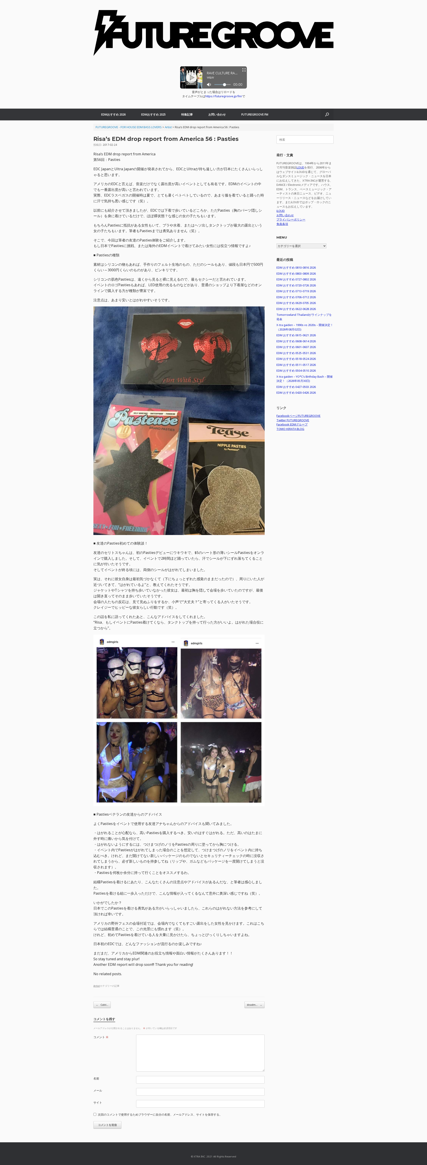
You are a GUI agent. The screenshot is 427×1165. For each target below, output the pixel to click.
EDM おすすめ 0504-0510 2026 (296, 371)
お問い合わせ (217, 114)
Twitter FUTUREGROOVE (292, 420)
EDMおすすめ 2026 (113, 114)
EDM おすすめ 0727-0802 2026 (296, 279)
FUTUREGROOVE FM (254, 114)
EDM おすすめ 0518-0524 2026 (296, 359)
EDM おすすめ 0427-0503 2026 (296, 387)
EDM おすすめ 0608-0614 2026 (296, 341)
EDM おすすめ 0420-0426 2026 (296, 393)
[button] (327, 114)
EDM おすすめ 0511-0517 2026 (296, 365)
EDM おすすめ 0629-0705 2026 (296, 303)
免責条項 (282, 224)
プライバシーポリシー (290, 219)
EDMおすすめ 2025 (153, 114)
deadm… (254, 1004)
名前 (96, 1078)
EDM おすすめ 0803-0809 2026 (296, 273)
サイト (97, 1102)
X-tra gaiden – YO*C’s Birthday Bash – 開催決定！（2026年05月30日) (304, 379)
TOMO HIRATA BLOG (290, 429)
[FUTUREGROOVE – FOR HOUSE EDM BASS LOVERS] (213, 35)
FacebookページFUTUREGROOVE (298, 416)
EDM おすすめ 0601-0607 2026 (296, 347)
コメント (101, 1037)
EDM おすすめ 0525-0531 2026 (296, 353)
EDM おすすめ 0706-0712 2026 (296, 297)
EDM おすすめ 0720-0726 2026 (296, 285)
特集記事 (187, 114)
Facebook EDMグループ (292, 424)
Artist (96, 985)
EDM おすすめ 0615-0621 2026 (296, 335)
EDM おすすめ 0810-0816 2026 (296, 267)
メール (97, 1090)
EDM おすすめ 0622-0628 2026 (296, 309)
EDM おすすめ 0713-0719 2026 (296, 291)
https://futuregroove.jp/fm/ (223, 96)
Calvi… (102, 1004)
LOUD (300, 167)
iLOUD (280, 211)
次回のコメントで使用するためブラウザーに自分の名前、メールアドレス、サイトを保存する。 (160, 1114)
